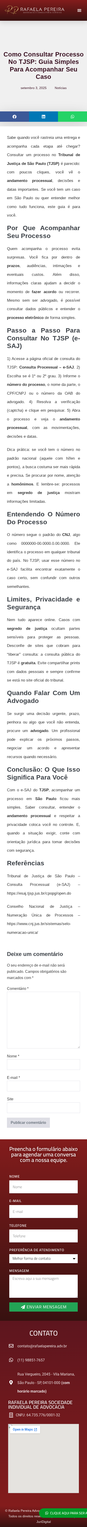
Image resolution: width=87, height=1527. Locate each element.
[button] (79, 10)
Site (10, 1099)
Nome (13, 1056)
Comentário (18, 989)
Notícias (61, 88)
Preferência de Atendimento (36, 1250)
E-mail (13, 1078)
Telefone (18, 1226)
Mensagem (19, 1271)
